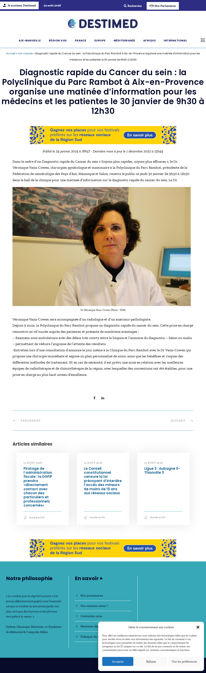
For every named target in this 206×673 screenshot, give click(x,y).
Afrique (149, 40)
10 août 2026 (153, 462)
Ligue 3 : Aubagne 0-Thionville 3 (162, 470)
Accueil (10, 53)
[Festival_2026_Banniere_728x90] (103, 135)
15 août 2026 (33, 462)
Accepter (118, 661)
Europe (100, 40)
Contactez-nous (91, 616)
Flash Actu (37, 517)
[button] (198, 627)
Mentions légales (92, 626)
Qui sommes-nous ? (94, 606)
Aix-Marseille (30, 40)
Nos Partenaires (165, 6)
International (175, 40)
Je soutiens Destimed (21, 5)
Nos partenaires (91, 595)
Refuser (151, 661)
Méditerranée (124, 40)
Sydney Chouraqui (18, 627)
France (80, 40)
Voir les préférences (184, 661)
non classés (25, 53)
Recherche (135, 6)
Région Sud (58, 40)
